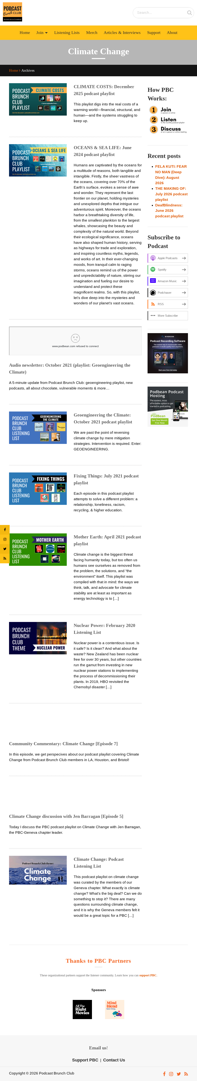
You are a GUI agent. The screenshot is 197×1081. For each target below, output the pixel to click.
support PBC (148, 975)
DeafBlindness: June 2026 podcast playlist (169, 210)
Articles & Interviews (122, 32)
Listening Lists (67, 32)
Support (153, 32)
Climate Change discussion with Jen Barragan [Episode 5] (66, 816)
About (172, 32)
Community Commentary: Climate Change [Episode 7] (63, 743)
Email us (97, 1047)
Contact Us (114, 1060)
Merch (91, 32)
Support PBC (85, 1060)
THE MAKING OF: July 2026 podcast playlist (171, 194)
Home (25, 32)
